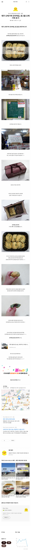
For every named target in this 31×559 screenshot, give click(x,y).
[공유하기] (6, 440)
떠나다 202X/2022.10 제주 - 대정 (15, 13)
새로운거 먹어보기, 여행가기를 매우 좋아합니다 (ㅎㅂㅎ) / (12, 514)
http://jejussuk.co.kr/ (7, 417)
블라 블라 (12, 20)
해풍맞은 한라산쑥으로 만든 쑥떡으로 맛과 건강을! (11, 422)
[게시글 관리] (8, 440)
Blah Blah (15, 1)
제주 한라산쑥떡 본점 (9, 419)
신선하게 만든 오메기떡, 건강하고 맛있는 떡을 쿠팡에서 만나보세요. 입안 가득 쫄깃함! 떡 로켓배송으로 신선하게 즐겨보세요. (15, 432)
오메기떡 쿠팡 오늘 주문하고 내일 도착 (13, 429)
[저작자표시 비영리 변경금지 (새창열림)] (17, 440)
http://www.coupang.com (8, 427)
